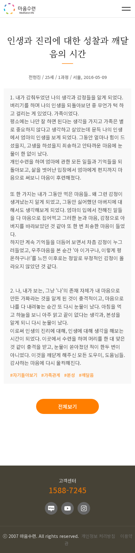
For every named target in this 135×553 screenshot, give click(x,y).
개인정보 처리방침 (98, 536)
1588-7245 (68, 489)
